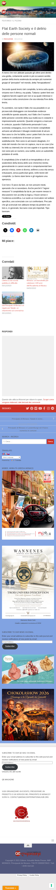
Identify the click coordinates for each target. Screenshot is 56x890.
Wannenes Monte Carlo (28, 620)
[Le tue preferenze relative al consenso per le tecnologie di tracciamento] (51, 885)
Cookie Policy (34, 875)
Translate (18, 460)
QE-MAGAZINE (8, 780)
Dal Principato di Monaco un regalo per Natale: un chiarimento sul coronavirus (13, 308)
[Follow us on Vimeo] (35, 408)
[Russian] (8, 454)
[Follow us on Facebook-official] (44, 408)
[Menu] (52, 3)
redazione (8, 39)
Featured (6, 21)
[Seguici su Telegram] (52, 408)
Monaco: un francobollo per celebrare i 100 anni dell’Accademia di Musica (37, 283)
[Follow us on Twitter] (27, 408)
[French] (6, 454)
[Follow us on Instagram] (48, 408)
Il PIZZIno (17, 21)
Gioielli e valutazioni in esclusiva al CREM (28, 623)
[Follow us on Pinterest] (31, 408)
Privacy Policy (22, 875)
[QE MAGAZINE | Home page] (5, 3)
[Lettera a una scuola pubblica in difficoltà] (13, 273)
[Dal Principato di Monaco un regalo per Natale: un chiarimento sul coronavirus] (13, 298)
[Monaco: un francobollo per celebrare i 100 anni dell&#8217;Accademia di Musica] (38, 273)
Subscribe (10, 646)
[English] (3, 454)
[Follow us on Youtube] (40, 408)
